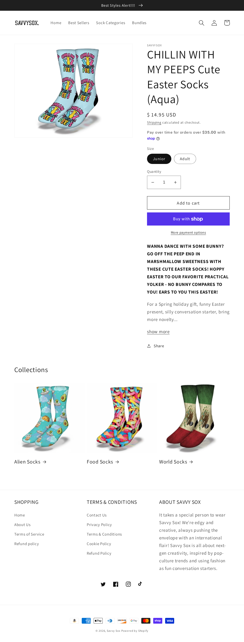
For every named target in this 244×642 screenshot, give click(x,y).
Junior (159, 158)
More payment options (188, 232)
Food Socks (100, 461)
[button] (201, 22)
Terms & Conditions (104, 534)
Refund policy (26, 543)
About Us (22, 524)
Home (19, 515)
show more (158, 331)
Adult (185, 158)
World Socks (173, 461)
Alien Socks (27, 461)
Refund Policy (99, 553)
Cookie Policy (99, 543)
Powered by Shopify (134, 630)
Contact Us (97, 515)
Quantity (154, 171)
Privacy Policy (99, 524)
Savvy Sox (113, 630)
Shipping (154, 122)
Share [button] (159, 345)
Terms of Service (29, 534)
